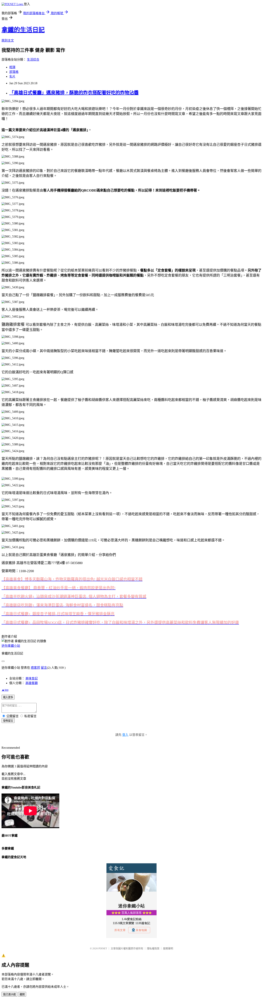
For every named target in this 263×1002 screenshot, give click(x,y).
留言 (44, 667)
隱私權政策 (153, 948)
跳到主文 (8, 40)
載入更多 (8, 697)
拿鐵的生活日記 (23, 29)
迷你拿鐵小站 (11, 645)
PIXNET (102, 948)
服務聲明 (168, 948)
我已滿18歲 (9, 994)
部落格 (13, 71)
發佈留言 (8, 720)
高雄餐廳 (31, 683)
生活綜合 (33, 59)
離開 (22, 994)
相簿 (12, 67)
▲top (5, 689)
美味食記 (31, 678)
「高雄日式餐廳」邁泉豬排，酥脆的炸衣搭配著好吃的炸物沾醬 (74, 92)
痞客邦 (35, 667)
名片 (12, 76)
